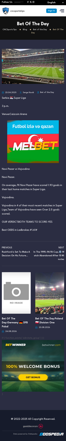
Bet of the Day (47, 92)
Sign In (51, 11)
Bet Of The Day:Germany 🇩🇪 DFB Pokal (15, 322)
